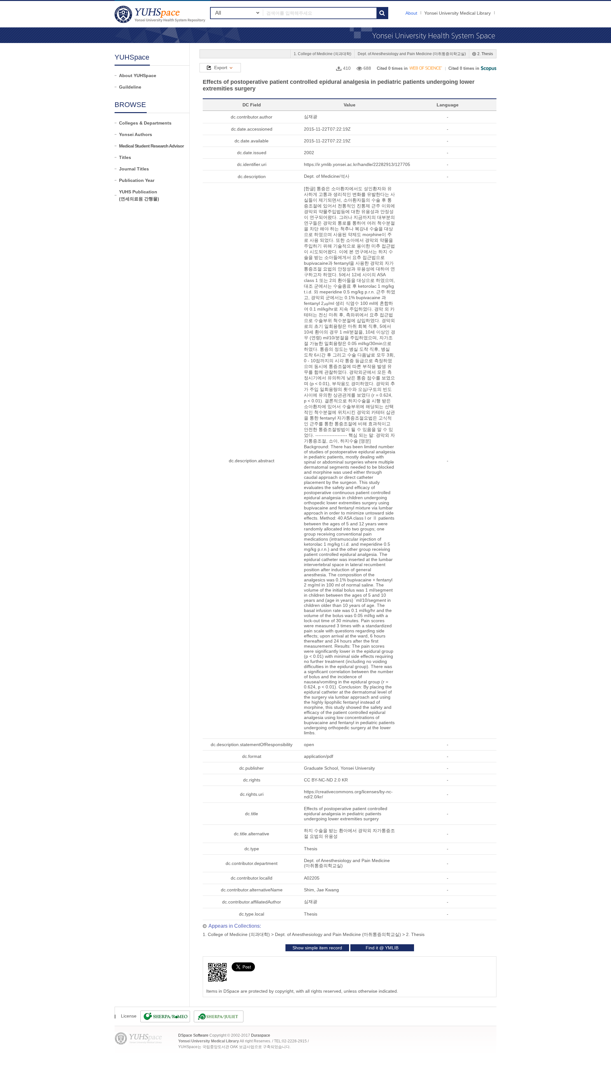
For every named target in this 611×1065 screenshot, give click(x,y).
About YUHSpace (137, 75)
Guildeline (130, 87)
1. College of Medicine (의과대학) (322, 54)
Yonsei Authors (135, 134)
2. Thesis (485, 54)
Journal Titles (134, 168)
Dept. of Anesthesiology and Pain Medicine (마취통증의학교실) (412, 54)
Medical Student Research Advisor (151, 145)
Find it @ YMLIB (382, 947)
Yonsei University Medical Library (457, 13)
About (411, 13)
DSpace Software (193, 1035)
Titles (125, 157)
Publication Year (136, 180)
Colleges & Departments (145, 123)
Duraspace (260, 1035)
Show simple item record (317, 947)
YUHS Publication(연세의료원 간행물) (139, 195)
